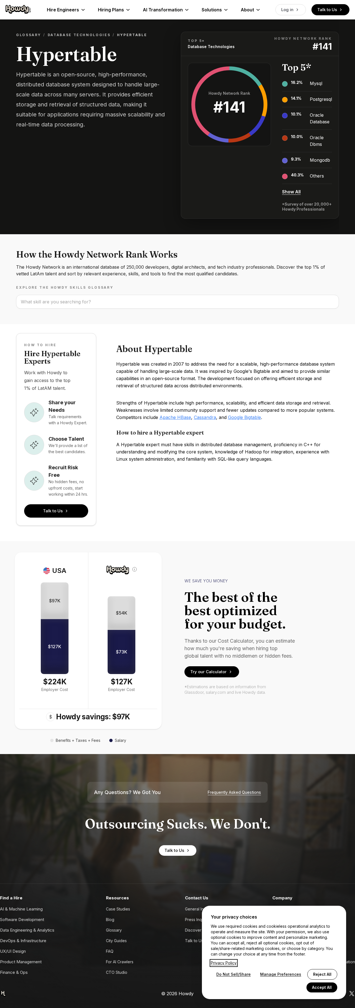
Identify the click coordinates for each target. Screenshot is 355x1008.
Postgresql (321, 99)
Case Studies (118, 909)
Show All (291, 191)
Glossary (28, 35)
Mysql (316, 83)
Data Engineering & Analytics (27, 930)
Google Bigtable (244, 417)
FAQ (109, 951)
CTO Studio (116, 972)
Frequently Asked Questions (234, 792)
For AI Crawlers (119, 961)
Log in (287, 9)
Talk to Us (327, 9)
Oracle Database (319, 118)
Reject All (322, 974)
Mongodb (320, 160)
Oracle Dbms (317, 141)
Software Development (22, 919)
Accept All (322, 987)
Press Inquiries (198, 919)
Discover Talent (199, 930)
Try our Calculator (208, 671)
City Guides (116, 940)
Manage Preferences (280, 974)
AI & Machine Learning (21, 909)
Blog (110, 919)
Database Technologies (79, 35)
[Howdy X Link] (351, 993)
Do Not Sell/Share (233, 974)
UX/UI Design (13, 951)
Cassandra (205, 417)
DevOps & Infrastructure (23, 940)
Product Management (21, 961)
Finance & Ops (14, 972)
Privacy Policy (224, 962)
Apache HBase (175, 417)
